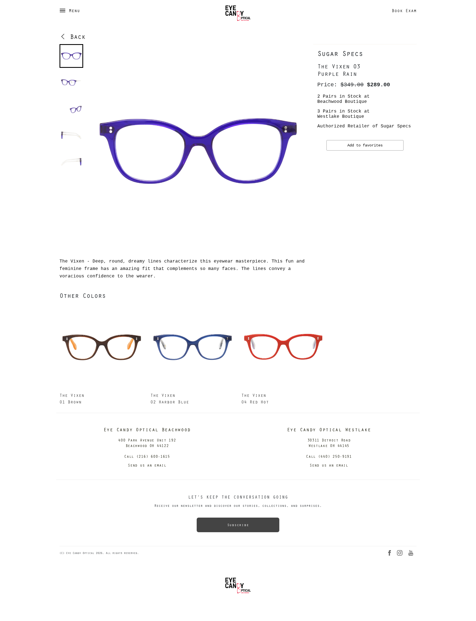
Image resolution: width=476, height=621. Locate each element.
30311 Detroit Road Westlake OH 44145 (329, 442)
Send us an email (147, 465)
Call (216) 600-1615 (147, 456)
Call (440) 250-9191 (329, 456)
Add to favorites (365, 145)
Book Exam (404, 10)
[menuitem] (71, 56)
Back (75, 36)
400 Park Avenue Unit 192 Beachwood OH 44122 (147, 442)
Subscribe (238, 524)
